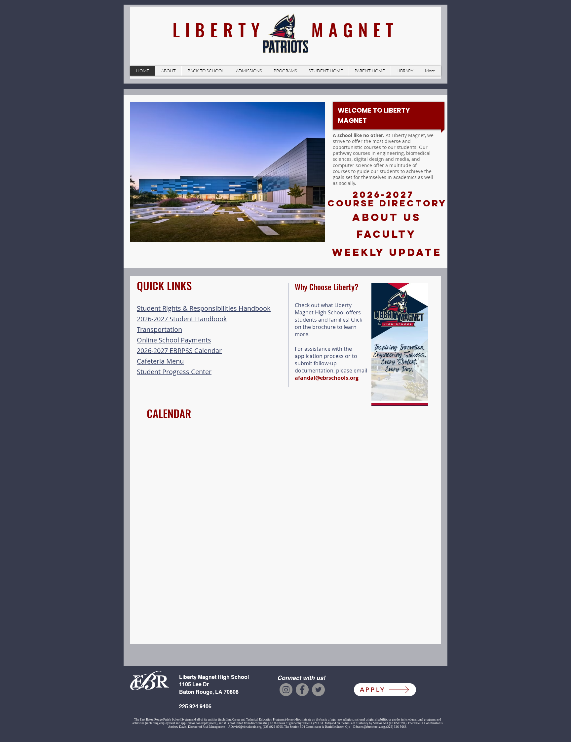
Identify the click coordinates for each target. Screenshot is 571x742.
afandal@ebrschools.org (327, 377)
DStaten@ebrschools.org (369, 726)
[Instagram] (286, 689)
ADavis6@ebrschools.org (244, 726)
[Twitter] (318, 689)
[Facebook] (302, 689)
